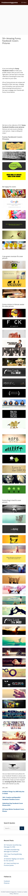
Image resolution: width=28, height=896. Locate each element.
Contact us (20, 892)
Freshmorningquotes (10, 2)
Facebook (7, 881)
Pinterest (6, 883)
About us (16, 893)
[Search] (22, 828)
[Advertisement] (14, 20)
